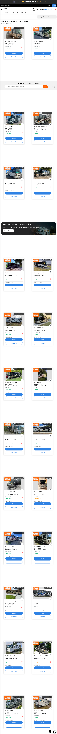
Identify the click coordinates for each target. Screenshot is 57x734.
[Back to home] (5, 9)
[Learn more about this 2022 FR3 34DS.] (14, 319)
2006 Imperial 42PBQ (10, 601)
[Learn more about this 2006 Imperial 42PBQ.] (14, 593)
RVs (9, 5)
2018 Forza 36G (9, 710)
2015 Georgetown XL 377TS (41, 655)
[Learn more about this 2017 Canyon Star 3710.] (42, 265)
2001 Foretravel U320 (10, 655)
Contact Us (14, 56)
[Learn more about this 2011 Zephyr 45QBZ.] (42, 429)
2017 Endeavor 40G (10, 437)
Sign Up (54, 5)
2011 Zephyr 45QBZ (39, 437)
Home (2, 12)
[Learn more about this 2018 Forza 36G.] (14, 702)
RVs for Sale (8, 12)
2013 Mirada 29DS (38, 41)
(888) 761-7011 (48, 9)
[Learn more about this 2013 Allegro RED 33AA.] (14, 374)
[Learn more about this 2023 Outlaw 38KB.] (42, 593)
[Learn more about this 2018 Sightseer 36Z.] (42, 319)
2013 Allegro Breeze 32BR (40, 126)
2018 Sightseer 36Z (39, 327)
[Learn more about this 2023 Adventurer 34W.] (14, 265)
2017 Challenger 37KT (10, 41)
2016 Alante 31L (38, 382)
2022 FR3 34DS (9, 327)
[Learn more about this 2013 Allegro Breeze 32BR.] (42, 118)
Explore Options (8, 231)
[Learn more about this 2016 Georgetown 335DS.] (14, 173)
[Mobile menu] (1, 9)
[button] (50, 731)
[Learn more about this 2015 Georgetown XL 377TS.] (42, 648)
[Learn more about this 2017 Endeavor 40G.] (14, 429)
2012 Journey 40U (9, 546)
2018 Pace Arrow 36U (39, 546)
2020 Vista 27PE (38, 491)
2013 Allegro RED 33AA (11, 382)
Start (45, 86)
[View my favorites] (55, 10)
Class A (14, 12)
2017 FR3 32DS (9, 126)
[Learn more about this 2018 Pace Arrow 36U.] (42, 538)
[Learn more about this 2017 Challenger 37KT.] (14, 33)
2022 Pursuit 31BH (38, 710)
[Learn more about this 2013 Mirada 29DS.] (42, 33)
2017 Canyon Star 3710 (40, 273)
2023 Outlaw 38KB (38, 601)
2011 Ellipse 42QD (38, 181)
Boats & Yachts (4, 5)
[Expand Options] (22, 39)
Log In (48, 5)
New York (21, 12)
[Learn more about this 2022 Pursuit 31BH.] (42, 702)
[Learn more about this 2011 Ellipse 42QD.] (42, 173)
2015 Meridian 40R (10, 491)
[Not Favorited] (22, 47)
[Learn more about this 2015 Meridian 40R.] (14, 483)
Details (14, 53)
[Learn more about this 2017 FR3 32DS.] (14, 118)
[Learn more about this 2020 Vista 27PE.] (42, 483)
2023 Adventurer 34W (10, 273)
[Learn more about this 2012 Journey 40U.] (14, 538)
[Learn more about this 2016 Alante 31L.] (42, 374)
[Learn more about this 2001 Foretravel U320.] (14, 648)
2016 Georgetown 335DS (11, 181)
